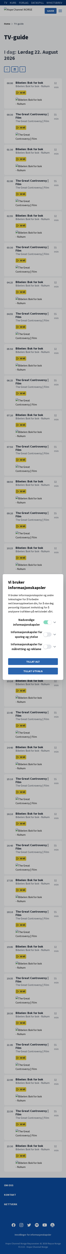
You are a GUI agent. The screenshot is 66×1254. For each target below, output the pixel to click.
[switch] (47, 622)
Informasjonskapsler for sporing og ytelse (26, 634)
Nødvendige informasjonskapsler (26, 622)
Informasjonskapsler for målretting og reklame (26, 646)
